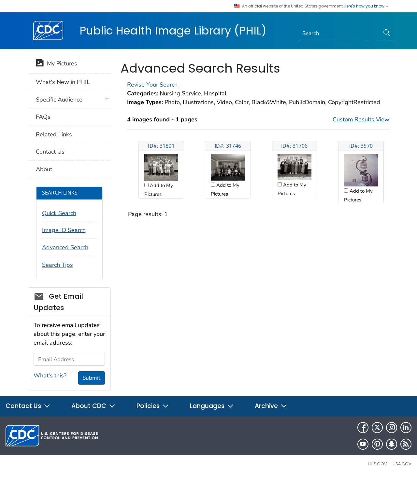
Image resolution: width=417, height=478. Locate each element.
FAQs (43, 117)
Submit (91, 378)
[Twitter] (377, 427)
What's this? (50, 375)
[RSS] (405, 444)
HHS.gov (377, 464)
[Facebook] (362, 427)
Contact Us (50, 152)
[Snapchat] (391, 444)
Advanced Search (65, 247)
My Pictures (60, 63)
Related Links (54, 134)
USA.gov (402, 464)
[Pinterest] (377, 444)
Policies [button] (149, 406)
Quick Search (59, 213)
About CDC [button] (89, 406)
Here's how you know (364, 6)
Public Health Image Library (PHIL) (172, 30)
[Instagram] (391, 427)
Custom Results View (361, 119)
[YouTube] (362, 444)
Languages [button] (208, 406)
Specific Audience (59, 99)
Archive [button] (267, 406)
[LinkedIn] (405, 427)
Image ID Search (64, 230)
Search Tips (57, 265)
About (44, 169)
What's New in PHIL (63, 82)
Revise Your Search (152, 85)
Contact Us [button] (24, 406)
